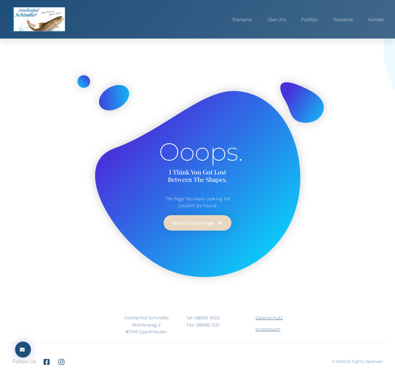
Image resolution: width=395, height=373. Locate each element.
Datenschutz (269, 318)
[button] (23, 350)
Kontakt (376, 19)
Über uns (277, 19)
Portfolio (309, 19)
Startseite (242, 19)
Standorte (343, 19)
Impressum (268, 329)
